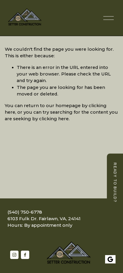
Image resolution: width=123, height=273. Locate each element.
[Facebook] (25, 255)
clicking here (54, 118)
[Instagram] (14, 255)
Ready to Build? (115, 183)
